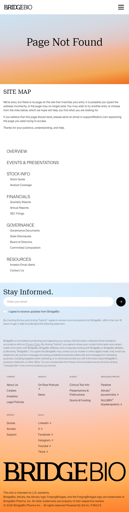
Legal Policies (17, 402)
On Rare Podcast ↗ (48, 387)
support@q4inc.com (95, 117)
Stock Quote (17, 179)
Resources (19, 259)
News (46, 395)
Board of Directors (21, 242)
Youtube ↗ (48, 446)
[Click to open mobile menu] (121, 7)
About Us (17, 385)
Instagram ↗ (48, 440)
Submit (120, 301)
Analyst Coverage (21, 185)
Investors (17, 396)
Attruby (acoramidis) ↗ (111, 393)
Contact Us (17, 270)
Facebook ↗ (48, 435)
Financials (18, 196)
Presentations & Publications (80, 393)
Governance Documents (25, 230)
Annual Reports (19, 208)
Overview (17, 151)
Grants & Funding (80, 400)
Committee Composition (25, 248)
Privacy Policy (33, 344)
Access (16, 429)
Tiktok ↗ (47, 452)
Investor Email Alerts (22, 265)
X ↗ (45, 429)
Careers (16, 391)
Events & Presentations (33, 162)
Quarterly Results (20, 202)
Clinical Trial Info (80, 385)
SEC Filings (17, 213)
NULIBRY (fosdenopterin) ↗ (111, 402)
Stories (15, 423)
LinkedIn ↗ (48, 423)
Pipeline (110, 385)
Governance (20, 225)
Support (16, 435)
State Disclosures (20, 236)
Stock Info (18, 174)
